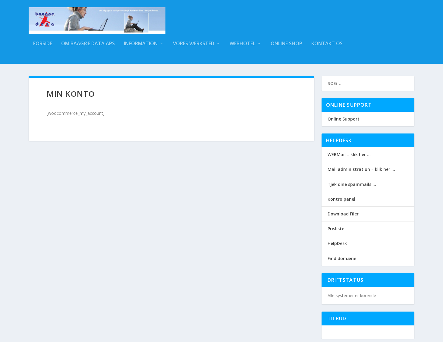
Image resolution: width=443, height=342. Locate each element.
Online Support (344, 119)
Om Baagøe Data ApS (88, 44)
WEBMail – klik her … (349, 154)
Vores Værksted (193, 44)
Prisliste (336, 228)
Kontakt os (327, 44)
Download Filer (343, 214)
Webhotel (242, 44)
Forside (42, 44)
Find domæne (342, 258)
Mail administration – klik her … (361, 169)
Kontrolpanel (341, 199)
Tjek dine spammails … (352, 184)
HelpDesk (337, 243)
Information (141, 44)
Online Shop (286, 44)
